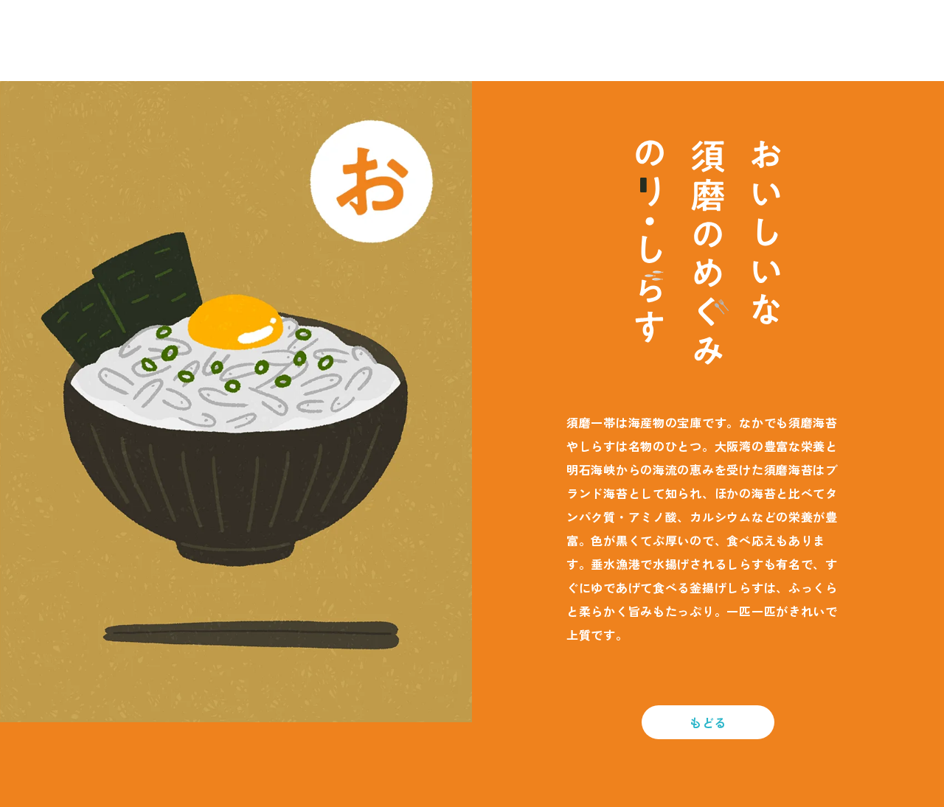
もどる (708, 722)
